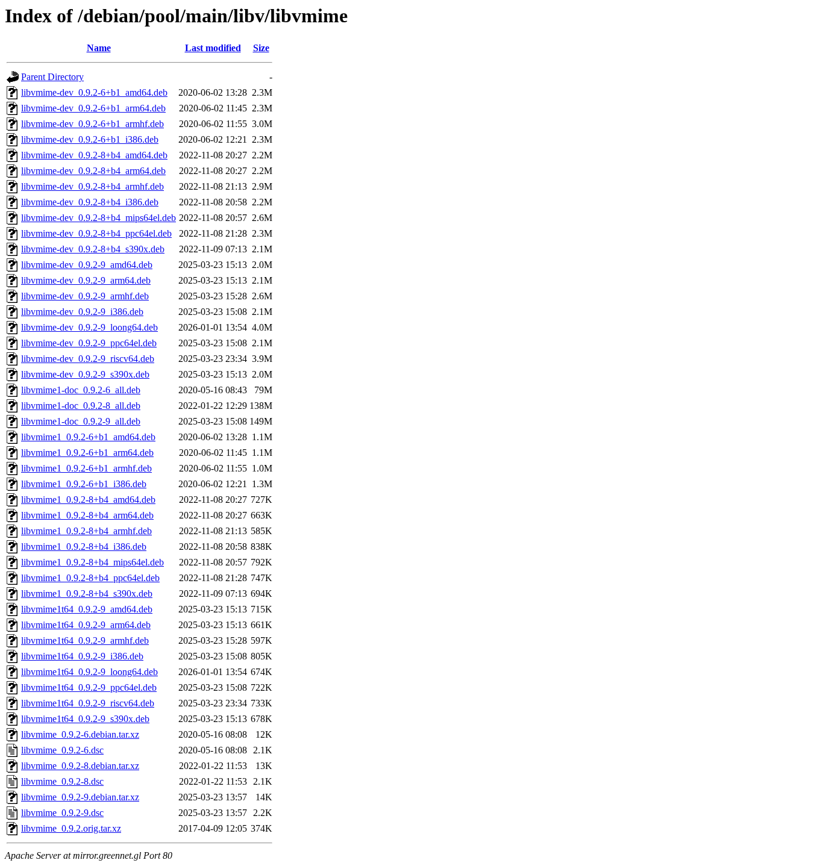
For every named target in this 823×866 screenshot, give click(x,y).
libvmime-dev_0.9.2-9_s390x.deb (85, 374)
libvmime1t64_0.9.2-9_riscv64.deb (87, 703)
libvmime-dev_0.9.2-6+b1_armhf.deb (92, 124)
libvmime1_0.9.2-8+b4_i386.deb (83, 546)
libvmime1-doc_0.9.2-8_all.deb (80, 405)
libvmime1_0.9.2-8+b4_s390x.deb (86, 593)
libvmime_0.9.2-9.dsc (62, 813)
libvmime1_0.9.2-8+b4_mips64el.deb (92, 562)
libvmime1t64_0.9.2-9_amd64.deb (86, 609)
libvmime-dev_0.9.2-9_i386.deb (82, 312)
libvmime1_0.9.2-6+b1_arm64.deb (87, 452)
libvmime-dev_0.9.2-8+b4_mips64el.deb (98, 218)
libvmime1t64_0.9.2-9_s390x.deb (85, 719)
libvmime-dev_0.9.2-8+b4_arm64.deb (93, 171)
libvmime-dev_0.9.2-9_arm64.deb (86, 280)
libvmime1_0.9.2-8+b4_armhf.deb (86, 531)
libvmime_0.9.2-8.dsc (62, 781)
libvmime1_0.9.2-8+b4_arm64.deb (87, 515)
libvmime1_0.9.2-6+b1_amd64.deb (88, 437)
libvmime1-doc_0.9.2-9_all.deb (80, 421)
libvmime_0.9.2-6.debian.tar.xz (80, 734)
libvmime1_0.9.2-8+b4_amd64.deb (88, 499)
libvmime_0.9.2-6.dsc (62, 750)
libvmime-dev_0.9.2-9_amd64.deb (86, 265)
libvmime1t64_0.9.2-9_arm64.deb (86, 625)
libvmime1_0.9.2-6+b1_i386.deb (83, 484)
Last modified (213, 48)
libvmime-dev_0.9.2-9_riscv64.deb (87, 359)
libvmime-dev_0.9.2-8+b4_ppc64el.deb (96, 233)
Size (261, 48)
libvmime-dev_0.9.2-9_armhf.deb (85, 296)
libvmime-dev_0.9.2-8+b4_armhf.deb (92, 186)
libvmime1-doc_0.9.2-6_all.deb (80, 390)
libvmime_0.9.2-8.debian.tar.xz (80, 766)
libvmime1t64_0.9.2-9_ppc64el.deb (89, 687)
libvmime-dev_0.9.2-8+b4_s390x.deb (92, 249)
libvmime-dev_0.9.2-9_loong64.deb (89, 327)
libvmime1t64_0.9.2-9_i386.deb (82, 656)
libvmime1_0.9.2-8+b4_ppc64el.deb (90, 578)
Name (99, 48)
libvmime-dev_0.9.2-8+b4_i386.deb (89, 202)
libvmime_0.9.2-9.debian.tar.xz (80, 797)
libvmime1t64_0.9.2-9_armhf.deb (85, 640)
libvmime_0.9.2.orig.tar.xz (71, 828)
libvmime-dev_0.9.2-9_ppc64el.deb (89, 343)
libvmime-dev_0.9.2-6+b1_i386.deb (89, 139)
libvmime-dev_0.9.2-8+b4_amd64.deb (94, 155)
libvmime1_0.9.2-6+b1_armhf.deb (86, 468)
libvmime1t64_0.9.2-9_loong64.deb (89, 672)
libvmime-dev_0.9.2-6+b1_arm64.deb (93, 108)
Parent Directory (52, 77)
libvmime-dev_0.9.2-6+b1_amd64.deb (94, 92)
